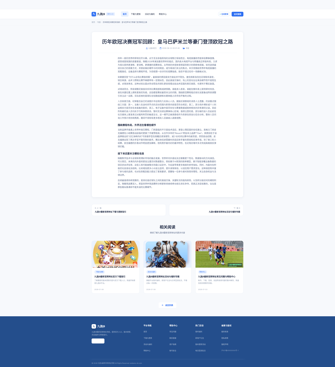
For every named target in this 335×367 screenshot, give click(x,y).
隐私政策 (224, 338)
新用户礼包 (199, 338)
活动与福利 (150, 14)
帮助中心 (163, 14)
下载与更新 (136, 14)
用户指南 (172, 344)
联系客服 (172, 338)
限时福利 (198, 332)
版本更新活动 (200, 344)
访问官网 (237, 14)
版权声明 (224, 344)
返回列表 (169, 305)
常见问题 (172, 332)
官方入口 (98, 341)
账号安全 (172, 350)
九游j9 (99, 326)
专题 (99, 22)
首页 (125, 14)
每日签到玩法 (200, 350)
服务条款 (224, 332)
